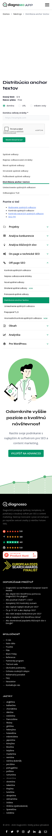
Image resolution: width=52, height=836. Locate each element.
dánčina (9, 712)
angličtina (10, 702)
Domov (6, 14)
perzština (10, 764)
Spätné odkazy (10, 154)
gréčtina (10, 726)
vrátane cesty (40, 105)
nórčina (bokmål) (13, 760)
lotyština (10, 750)
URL (24, 105)
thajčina (9, 788)
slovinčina (10, 781)
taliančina (10, 785)
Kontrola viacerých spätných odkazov (26, 213)
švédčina (10, 813)
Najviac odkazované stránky (17, 159)
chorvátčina (11, 708)
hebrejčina (11, 729)
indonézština (12, 736)
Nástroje (17, 14)
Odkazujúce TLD (11, 192)
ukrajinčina (11, 795)
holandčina (11, 733)
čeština (9, 802)
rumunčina (11, 774)
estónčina (10, 715)
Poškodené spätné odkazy (17, 176)
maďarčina (11, 754)
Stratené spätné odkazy (17, 170)
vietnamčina (11, 799)
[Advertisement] (26, 45)
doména (10, 105)
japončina (10, 740)
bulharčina (11, 705)
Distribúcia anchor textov (16, 181)
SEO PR (12, 216)
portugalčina (11, 767)
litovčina (10, 747)
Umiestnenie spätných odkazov (19, 187)
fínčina (9, 722)
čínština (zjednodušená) (17, 806)
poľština (10, 771)
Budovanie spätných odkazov (22, 207)
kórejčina (10, 743)
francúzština (11, 719)
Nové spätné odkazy (17, 165)
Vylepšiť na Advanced (26, 453)
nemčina (10, 757)
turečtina (10, 792)
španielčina (11, 809)
